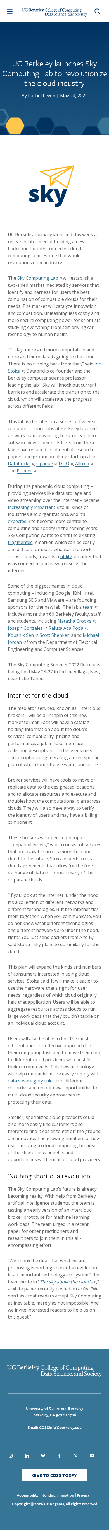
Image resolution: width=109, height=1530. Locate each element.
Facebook (59, 1456)
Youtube (92, 1456)
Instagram (10, 1456)
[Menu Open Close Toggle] (10, 11)
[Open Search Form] (98, 11)
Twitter (76, 1456)
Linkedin (27, 1456)
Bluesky (43, 1456)
